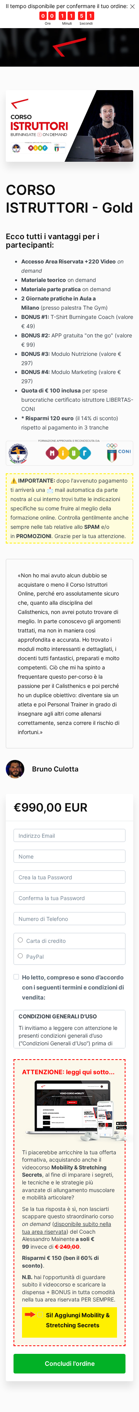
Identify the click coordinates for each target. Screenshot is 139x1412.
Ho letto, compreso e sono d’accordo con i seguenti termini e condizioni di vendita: (73, 987)
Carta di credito (45, 940)
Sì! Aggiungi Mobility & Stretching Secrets (78, 1320)
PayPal (34, 956)
